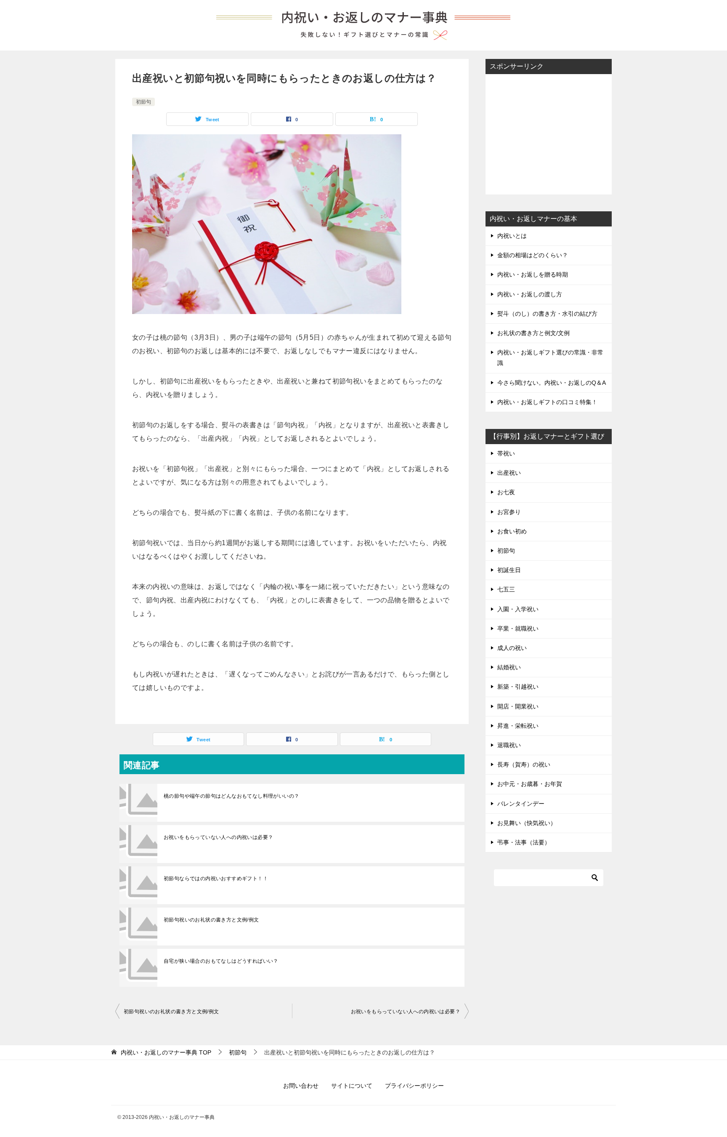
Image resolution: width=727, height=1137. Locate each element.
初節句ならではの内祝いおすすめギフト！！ (216, 878)
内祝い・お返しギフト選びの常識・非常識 (550, 357)
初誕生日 (509, 570)
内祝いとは (512, 235)
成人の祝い (512, 647)
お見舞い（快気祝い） (526, 823)
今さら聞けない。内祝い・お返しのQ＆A (551, 382)
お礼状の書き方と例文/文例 (533, 333)
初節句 (143, 102)
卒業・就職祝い (518, 628)
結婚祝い (509, 667)
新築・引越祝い (518, 686)
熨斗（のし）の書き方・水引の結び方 (547, 313)
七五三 (506, 589)
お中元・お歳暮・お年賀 (529, 783)
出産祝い (509, 472)
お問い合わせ (300, 1085)
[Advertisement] (548, 133)
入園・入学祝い (518, 609)
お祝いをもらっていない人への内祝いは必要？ (218, 837)
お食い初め (512, 531)
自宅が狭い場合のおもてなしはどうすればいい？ (221, 961)
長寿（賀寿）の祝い (523, 764)
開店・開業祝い (518, 706)
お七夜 (506, 492)
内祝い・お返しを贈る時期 (532, 274)
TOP (166, 1052)
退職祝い (509, 745)
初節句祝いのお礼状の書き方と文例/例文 (211, 920)
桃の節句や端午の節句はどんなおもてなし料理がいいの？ (231, 796)
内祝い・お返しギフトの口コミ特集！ (547, 402)
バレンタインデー (520, 803)
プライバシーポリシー (414, 1085)
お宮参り (509, 512)
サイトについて (351, 1085)
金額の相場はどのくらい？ (532, 255)
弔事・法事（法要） (523, 842)
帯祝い (506, 453)
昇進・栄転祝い (518, 725)
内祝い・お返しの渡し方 (529, 294)
